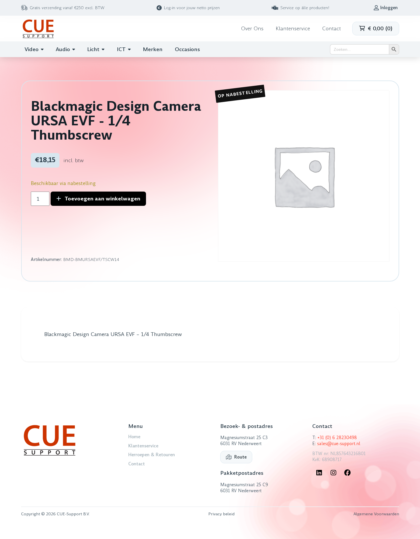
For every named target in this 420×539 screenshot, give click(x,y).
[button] (375, 28)
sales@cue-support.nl (338, 444)
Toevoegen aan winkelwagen (102, 198)
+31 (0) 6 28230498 (337, 438)
